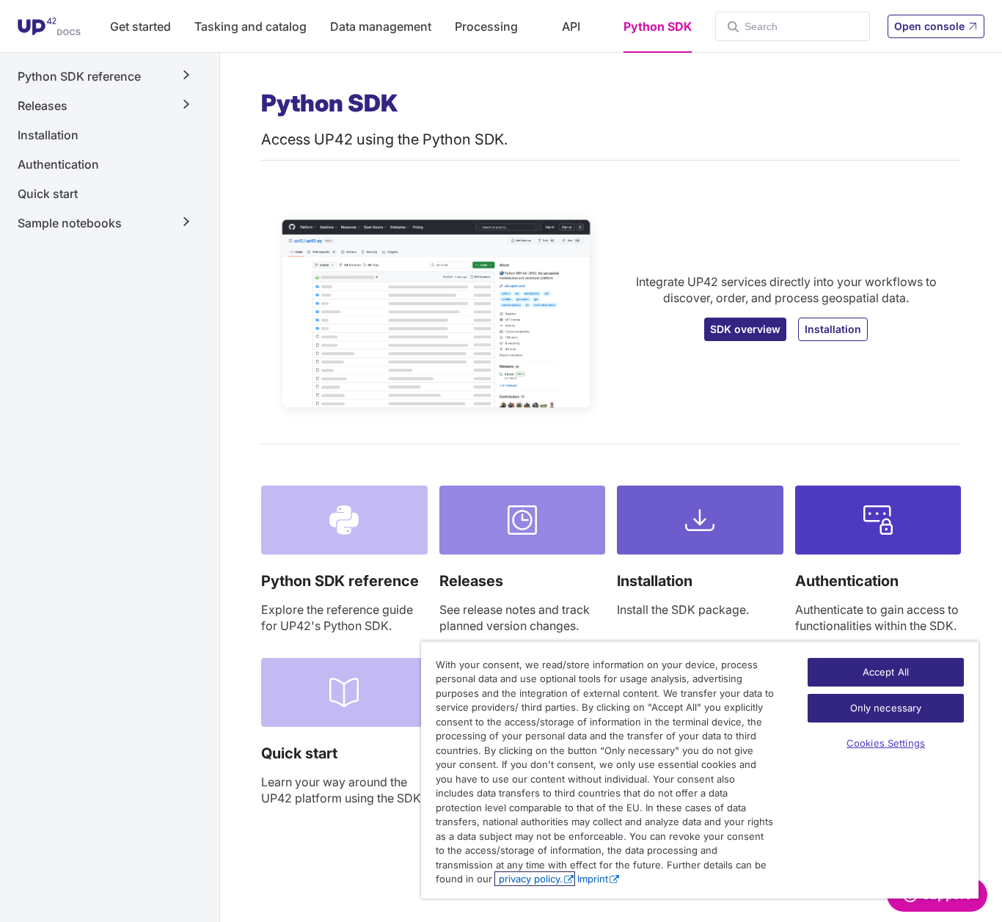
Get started (140, 26)
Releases (471, 581)
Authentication (58, 164)
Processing (486, 26)
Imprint (592, 879)
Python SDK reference (340, 581)
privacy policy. (529, 879)
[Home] (49, 26)
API (571, 26)
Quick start (48, 193)
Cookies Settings (885, 743)
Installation (48, 135)
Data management (380, 26)
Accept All (886, 672)
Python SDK (657, 26)
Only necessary (886, 708)
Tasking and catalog (250, 26)
